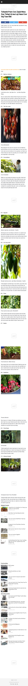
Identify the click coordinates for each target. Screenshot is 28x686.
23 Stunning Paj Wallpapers (14, 624)
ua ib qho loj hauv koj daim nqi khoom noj (10, 69)
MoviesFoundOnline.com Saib (14, 571)
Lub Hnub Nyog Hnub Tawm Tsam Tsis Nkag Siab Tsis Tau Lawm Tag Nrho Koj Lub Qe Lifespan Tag (17, 541)
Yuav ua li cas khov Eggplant (14, 534)
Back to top (14, 680)
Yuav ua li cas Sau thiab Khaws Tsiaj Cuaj (16, 518)
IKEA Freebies (11, 565)
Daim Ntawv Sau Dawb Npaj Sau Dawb (16, 513)
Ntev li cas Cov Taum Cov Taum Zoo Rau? (16, 528)
